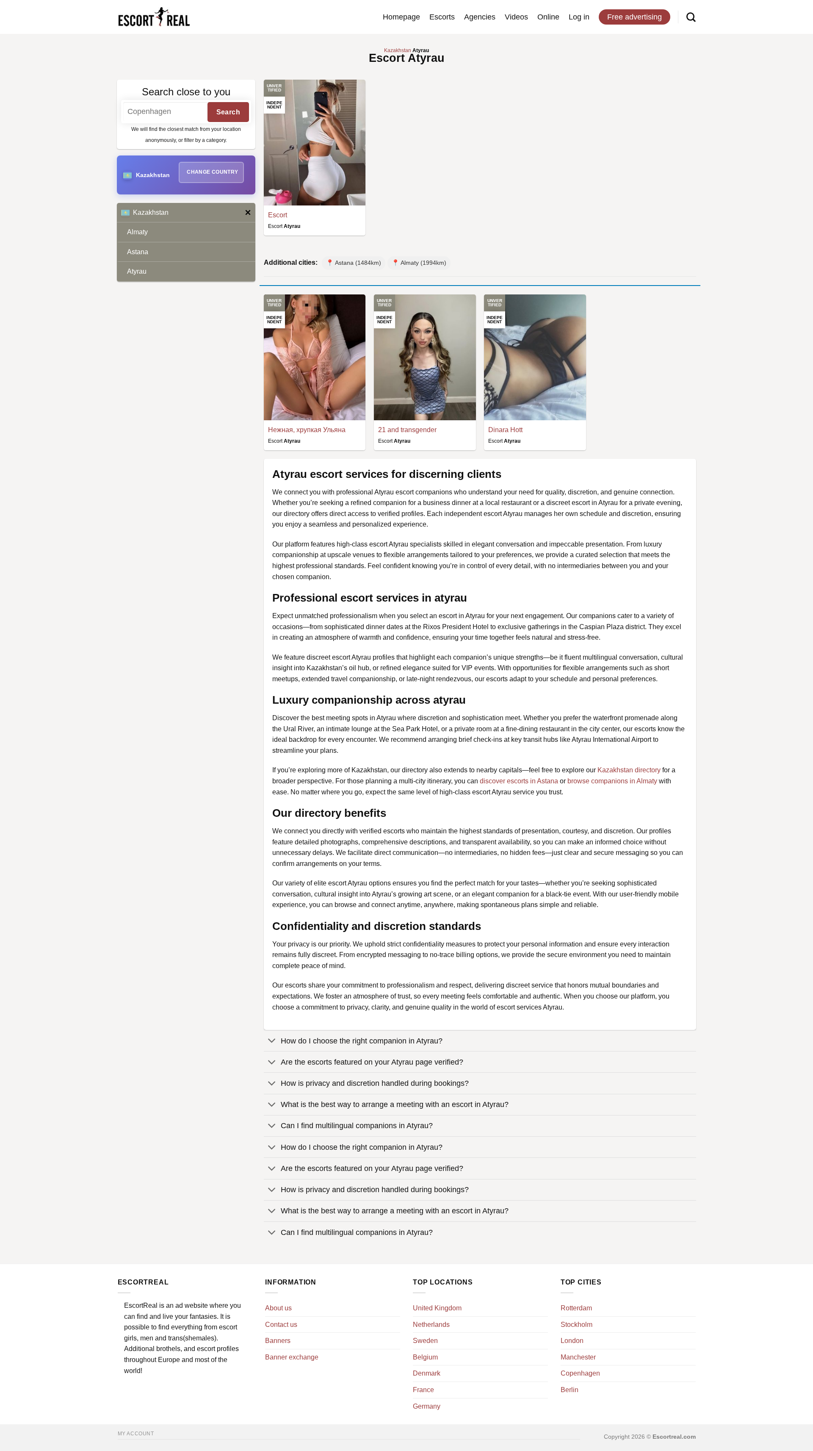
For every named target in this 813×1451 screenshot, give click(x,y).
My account (136, 1434)
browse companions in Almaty (612, 781)
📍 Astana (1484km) (353, 262)
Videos (516, 17)
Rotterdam (576, 1308)
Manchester (578, 1357)
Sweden (425, 1340)
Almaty (137, 232)
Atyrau (137, 271)
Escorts (442, 17)
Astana (137, 251)
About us (278, 1308)
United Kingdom (437, 1308)
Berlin (569, 1389)
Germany (426, 1406)
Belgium (425, 1357)
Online (548, 17)
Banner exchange (291, 1357)
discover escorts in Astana (519, 781)
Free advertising (634, 17)
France (423, 1389)
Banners (277, 1340)
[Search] (691, 17)
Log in (579, 17)
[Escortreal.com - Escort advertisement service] (154, 17)
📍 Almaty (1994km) (419, 262)
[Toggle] (272, 1041)
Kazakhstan (151, 212)
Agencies (479, 17)
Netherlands (431, 1324)
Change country (212, 172)
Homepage (401, 17)
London (572, 1340)
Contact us (281, 1324)
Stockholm (576, 1324)
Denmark (426, 1373)
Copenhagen (580, 1373)
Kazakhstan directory (629, 770)
